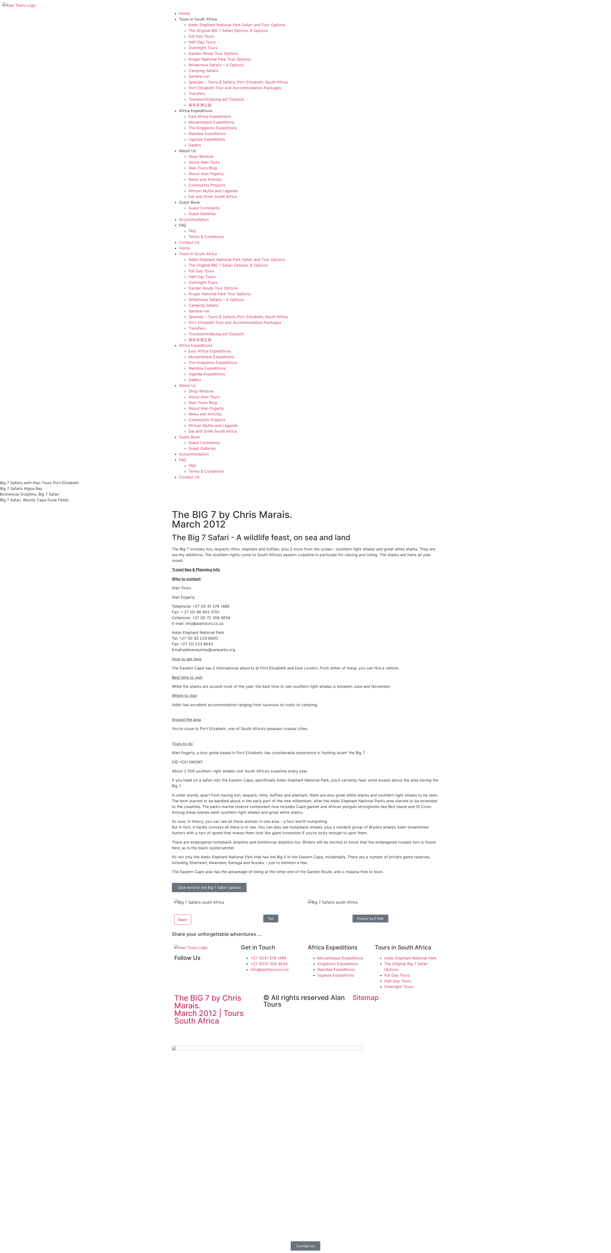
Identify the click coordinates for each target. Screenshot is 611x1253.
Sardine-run (199, 76)
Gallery (195, 145)
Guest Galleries (202, 213)
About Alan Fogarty (206, 173)
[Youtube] (193, 972)
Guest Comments (204, 208)
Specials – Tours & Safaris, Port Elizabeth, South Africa (238, 82)
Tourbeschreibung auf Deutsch (216, 99)
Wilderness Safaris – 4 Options (216, 64)
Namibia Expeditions (207, 133)
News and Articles (205, 179)
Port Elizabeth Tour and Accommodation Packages (235, 87)
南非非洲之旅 (200, 105)
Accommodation (194, 219)
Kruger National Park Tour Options (220, 59)
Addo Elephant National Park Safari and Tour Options (237, 24)
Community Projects (207, 185)
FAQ (192, 230)
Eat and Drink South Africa (213, 196)
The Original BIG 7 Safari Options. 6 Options (228, 30)
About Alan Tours (204, 162)
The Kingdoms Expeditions (213, 127)
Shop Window (201, 156)
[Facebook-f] (180, 972)
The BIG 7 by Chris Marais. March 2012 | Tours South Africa (209, 1009)
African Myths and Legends (213, 190)
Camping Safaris (203, 70)
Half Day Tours (202, 42)
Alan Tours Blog (203, 168)
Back (182, 919)
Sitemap (366, 998)
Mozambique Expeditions (211, 122)
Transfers (197, 93)
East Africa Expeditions (210, 116)
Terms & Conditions (206, 236)
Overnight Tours (203, 47)
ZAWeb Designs (234, 1032)
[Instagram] (206, 972)
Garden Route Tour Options (213, 53)
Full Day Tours (201, 36)
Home (184, 13)
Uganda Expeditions (207, 139)
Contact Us (189, 242)
